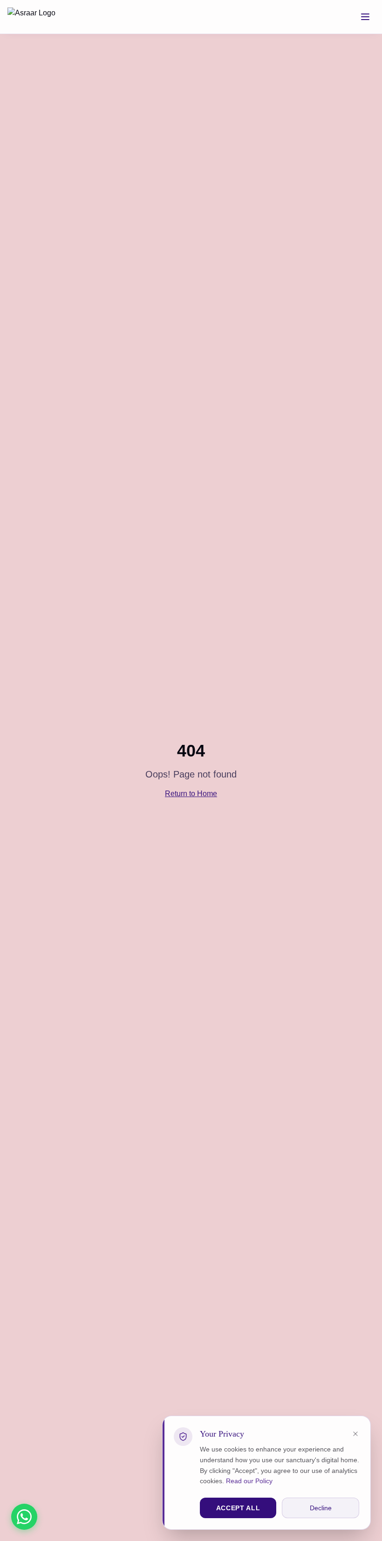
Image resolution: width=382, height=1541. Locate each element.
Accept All (238, 1508)
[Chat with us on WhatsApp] (24, 1517)
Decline (321, 1508)
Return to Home (191, 794)
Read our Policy (249, 1481)
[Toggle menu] (365, 16)
